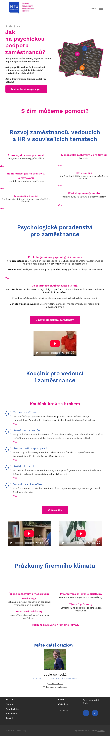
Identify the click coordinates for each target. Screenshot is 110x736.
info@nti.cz (62, 704)
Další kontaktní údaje (91, 702)
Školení (9, 704)
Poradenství (11, 713)
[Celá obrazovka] (72, 352)
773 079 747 (56, 683)
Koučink (9, 718)
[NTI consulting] (21, 8)
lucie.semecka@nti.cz (56, 687)
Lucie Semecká (55, 674)
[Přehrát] (37, 352)
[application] (55, 343)
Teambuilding (12, 709)
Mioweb (101, 731)
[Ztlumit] (63, 352)
